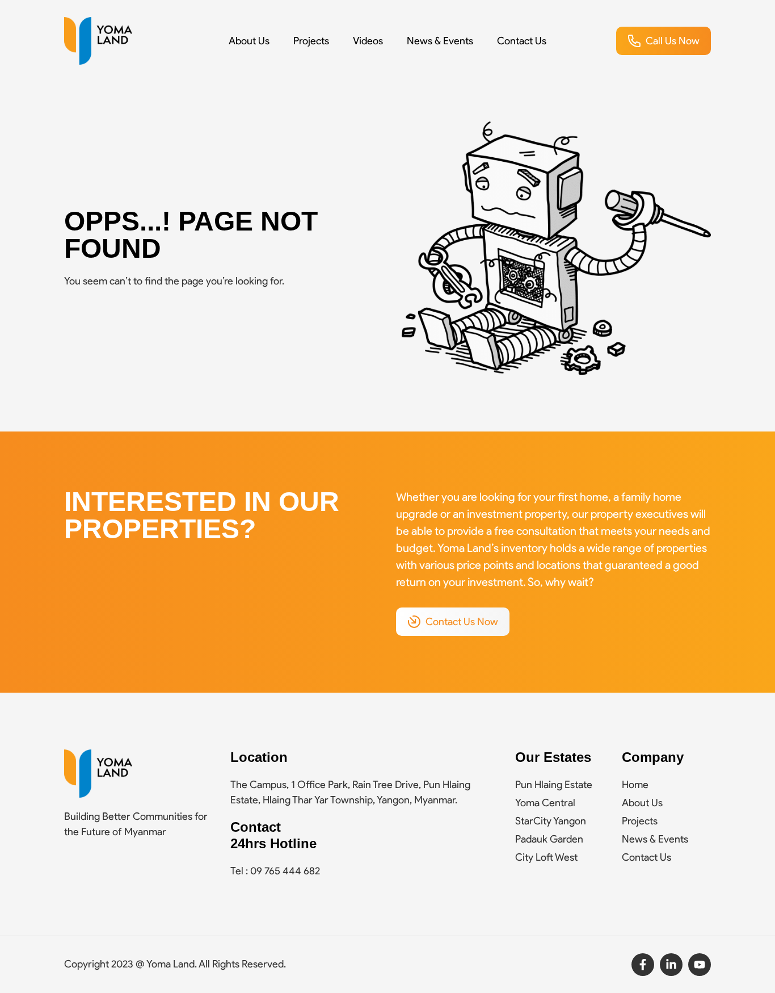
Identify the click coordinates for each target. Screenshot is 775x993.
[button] (663, 41)
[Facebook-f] (642, 964)
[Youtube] (699, 964)
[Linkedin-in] (671, 964)
